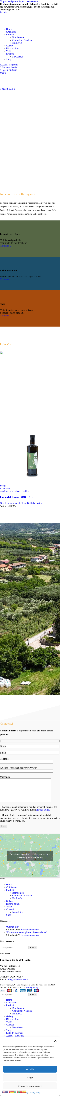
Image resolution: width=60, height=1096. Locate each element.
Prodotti (10, 890)
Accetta (30, 1069)
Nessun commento (30, 929)
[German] (12, 1091)
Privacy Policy (35, 1092)
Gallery (9, 901)
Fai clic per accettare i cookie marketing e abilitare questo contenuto (30, 856)
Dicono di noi (13, 904)
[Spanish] (24, 1091)
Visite (9, 906)
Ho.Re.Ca (17, 43)
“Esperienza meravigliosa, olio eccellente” (26, 932)
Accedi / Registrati (15, 1035)
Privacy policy (32, 987)
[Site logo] (12, 24)
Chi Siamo (11, 887)
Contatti (10, 909)
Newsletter (17, 56)
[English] (4, 1091)
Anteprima (5, 488)
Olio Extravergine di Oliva (13, 503)
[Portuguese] (20, 1091)
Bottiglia (31, 503)
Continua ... (5, 245)
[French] (8, 1091)
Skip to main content (28, 1)
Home (9, 884)
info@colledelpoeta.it (17, 979)
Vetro (39, 503)
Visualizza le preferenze (30, 1086)
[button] (55, 1040)
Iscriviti (3, 12)
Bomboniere (18, 37)
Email (3, 752)
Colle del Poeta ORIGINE (16, 497)
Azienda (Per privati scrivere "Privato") (19, 768)
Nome (3, 746)
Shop (8, 915)
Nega (30, 1077)
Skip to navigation (9, 1)
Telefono (4, 758)
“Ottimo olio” (12, 927)
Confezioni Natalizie (22, 40)
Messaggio (5, 777)
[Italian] (16, 1091)
